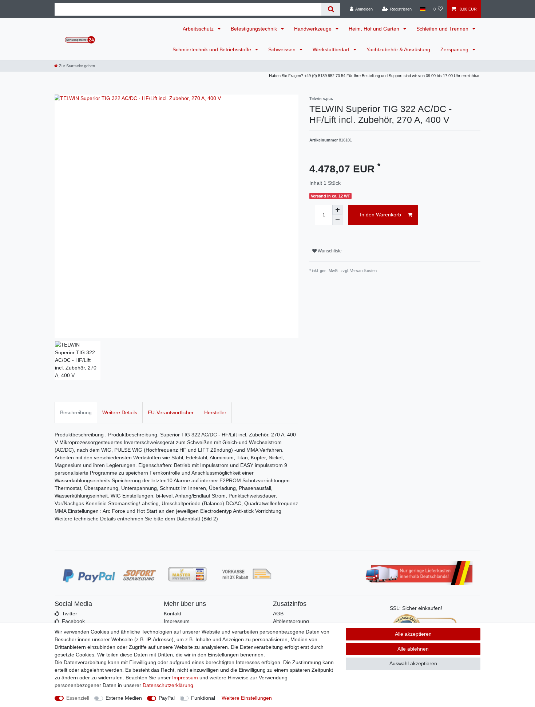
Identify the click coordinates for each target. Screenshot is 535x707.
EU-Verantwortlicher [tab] (171, 412)
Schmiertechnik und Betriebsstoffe (213, 49)
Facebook (73, 621)
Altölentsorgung (291, 621)
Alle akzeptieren (413, 634)
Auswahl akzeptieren (413, 663)
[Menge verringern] (337, 220)
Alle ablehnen (413, 649)
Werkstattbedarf (332, 49)
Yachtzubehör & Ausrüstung (398, 49)
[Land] (422, 9)
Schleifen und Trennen (443, 29)
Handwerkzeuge (313, 29)
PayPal (167, 698)
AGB (278, 613)
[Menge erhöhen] (337, 210)
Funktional (203, 698)
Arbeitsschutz (199, 29)
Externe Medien (124, 698)
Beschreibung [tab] (76, 412)
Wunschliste (329, 250)
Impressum (177, 621)
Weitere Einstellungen (247, 698)
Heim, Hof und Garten (375, 29)
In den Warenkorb (380, 214)
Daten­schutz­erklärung (168, 685)
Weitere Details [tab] (119, 412)
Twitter (69, 613)
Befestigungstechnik (254, 29)
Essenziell (77, 698)
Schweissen (282, 49)
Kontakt (172, 613)
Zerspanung (455, 49)
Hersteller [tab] (215, 412)
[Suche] (330, 9)
